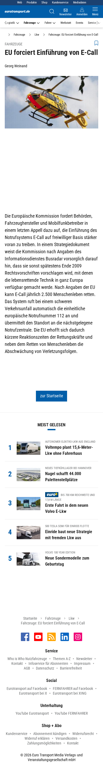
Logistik (10, 22)
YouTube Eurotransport (32, 713)
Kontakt (17, 663)
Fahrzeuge (30, 22)
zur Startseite (51, 395)
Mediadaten (79, 2)
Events (79, 22)
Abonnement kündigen (50, 734)
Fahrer (48, 22)
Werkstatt (65, 22)
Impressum (82, 663)
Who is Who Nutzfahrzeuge (27, 659)
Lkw (71, 618)
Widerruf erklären (37, 738)
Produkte (32, 2)
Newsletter (84, 659)
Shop (44, 2)
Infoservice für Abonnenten (48, 663)
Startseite (30, 618)
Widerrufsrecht (83, 734)
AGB (27, 668)
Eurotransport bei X (33, 693)
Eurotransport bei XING (69, 693)
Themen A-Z (62, 659)
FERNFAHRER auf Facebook (73, 688)
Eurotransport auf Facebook (27, 688)
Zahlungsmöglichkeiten (44, 743)
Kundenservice (60, 2)
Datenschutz (45, 668)
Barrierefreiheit (71, 668)
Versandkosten (66, 738)
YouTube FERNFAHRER (71, 713)
